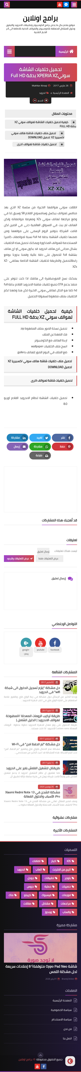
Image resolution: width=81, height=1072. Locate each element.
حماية (47, 886)
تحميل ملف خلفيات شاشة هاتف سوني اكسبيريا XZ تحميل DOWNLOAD (37, 135)
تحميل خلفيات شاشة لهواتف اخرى (36, 144)
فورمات (66, 895)
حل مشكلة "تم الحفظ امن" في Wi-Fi (36, 744)
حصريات (66, 886)
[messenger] (66, 4)
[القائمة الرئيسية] (9, 51)
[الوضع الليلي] (70, 1061)
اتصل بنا (67, 1038)
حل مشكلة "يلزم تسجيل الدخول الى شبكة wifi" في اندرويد (32, 690)
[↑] (40, 1055)
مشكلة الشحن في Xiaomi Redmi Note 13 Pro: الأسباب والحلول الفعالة (32, 794)
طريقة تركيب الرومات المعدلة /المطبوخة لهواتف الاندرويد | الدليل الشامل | (33, 718)
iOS (69, 861)
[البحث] (7, 5)
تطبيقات (49, 878)
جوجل (31, 878)
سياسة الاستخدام (62, 1019)
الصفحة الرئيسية (61, 93)
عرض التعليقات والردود (18, 558)
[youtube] (60, 4)
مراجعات (66, 903)
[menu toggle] (74, 5)
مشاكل (46, 903)
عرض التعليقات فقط (48, 558)
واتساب (67, 912)
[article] (40, 480)
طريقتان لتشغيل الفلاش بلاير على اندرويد (33, 768)
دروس (30, 886)
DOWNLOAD (55, 367)
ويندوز (48, 912)
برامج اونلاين (40, 17)
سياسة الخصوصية (61, 1009)
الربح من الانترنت (61, 869)
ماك (11, 895)
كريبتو (27, 895)
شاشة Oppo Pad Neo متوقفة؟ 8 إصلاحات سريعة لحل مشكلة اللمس (41, 969)
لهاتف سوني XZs (48, 219)
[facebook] (43, 1066)
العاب (39, 869)
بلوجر (68, 878)
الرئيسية (63, 51)
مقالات (27, 903)
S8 (23, 213)
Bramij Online (68, 979)
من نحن (68, 1028)
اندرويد (42, 93)
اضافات (36, 861)
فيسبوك (46, 895)
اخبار (53, 861)
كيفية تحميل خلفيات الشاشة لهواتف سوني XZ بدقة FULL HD (45, 124)
